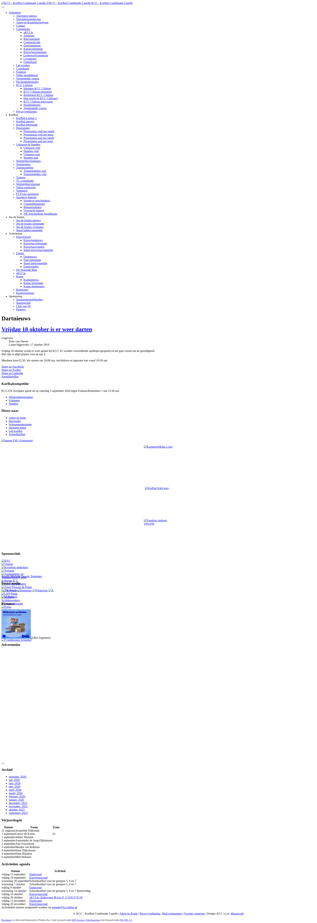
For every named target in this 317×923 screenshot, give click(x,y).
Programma (23, 128)
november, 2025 (18, 806)
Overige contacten (194, 913)
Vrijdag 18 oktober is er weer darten (46, 329)
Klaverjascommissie (35, 52)
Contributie (22, 68)
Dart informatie (32, 260)
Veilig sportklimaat (27, 75)
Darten (20, 253)
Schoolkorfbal (17, 434)
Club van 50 (23, 306)
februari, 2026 (17, 796)
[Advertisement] (16, 705)
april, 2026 (15, 789)
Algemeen (15, 12)
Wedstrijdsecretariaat (28, 184)
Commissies (23, 29)
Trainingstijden (24, 167)
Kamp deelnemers (33, 286)
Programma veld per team (38, 134)
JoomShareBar (10, 376)
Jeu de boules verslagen (29, 227)
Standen (13, 403)
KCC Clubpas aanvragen (38, 101)
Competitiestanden (34, 203)
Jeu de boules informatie (30, 223)
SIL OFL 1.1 (126, 920)
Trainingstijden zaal (34, 170)
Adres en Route (128, 913)
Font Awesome (93, 920)
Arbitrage (28, 35)
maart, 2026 (16, 793)
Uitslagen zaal (31, 154)
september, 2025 (18, 812)
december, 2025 (18, 803)
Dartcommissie (32, 45)
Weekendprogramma (21, 397)
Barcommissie (31, 39)
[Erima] (6, 606)
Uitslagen (14, 400)
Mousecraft (237, 913)
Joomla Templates (31, 576)
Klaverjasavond (38, 877)
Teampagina (23, 164)
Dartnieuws (30, 256)
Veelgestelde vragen (27, 78)
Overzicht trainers (33, 210)
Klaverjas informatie (35, 243)
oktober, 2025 (17, 809)
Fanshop (21, 71)
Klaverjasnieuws (33, 240)
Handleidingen (32, 104)
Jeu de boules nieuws (28, 220)
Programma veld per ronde (38, 131)
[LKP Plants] (9, 593)
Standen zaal (30, 157)
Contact (20, 25)
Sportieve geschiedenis (36, 200)
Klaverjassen (23, 236)
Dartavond (35, 874)
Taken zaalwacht (26, 187)
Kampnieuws (31, 279)
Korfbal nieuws (25, 121)
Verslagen (22, 190)
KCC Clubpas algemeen (37, 91)
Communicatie (31, 42)
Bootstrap (6, 920)
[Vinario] (7, 564)
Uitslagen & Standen (28, 144)
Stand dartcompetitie (35, 263)
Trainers (20, 177)
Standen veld (31, 151)
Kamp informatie (33, 283)
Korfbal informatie (27, 124)
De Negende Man (26, 269)
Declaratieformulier (27, 81)
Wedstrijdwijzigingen (28, 161)
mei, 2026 (14, 786)
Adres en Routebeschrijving (32, 22)
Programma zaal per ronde (38, 137)
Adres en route (17, 417)
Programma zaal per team (38, 141)
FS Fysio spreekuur (27, 194)
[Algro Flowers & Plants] (16, 587)
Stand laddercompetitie (29, 230)
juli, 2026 (14, 780)
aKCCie (28, 32)
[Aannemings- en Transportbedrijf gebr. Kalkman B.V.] (17, 580)
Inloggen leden (17, 427)
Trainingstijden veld (34, 174)
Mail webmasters (172, 913)
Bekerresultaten (32, 207)
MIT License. (78, 920)
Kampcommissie (33, 48)
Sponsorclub (23, 302)
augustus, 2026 (17, 776)
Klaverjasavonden (33, 246)
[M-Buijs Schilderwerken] (17, 600)
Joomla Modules (11, 576)
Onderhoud (30, 62)
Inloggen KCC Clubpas (37, 88)
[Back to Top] (2, 763)
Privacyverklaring (26, 111)
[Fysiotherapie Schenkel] (16, 639)
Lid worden (23, 65)
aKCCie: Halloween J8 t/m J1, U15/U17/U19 (55, 897)
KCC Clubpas (24, 85)
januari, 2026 (16, 799)
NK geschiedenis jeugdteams (40, 213)
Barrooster (22, 289)
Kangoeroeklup (25, 293)
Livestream (29, 58)
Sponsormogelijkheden (29, 299)
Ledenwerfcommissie (35, 55)
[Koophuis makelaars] (14, 567)
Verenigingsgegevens (28, 19)
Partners (20, 309)
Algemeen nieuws (26, 15)
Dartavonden (31, 266)
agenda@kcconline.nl (64, 907)
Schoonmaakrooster (20, 424)
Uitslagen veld (31, 147)
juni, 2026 (15, 783)
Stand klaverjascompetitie (38, 250)
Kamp (19, 276)
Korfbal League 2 (26, 118)
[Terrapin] (7, 570)
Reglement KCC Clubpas (38, 95)
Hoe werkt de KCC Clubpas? (40, 98)
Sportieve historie (26, 197)
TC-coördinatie (25, 180)
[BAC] (6, 560)
